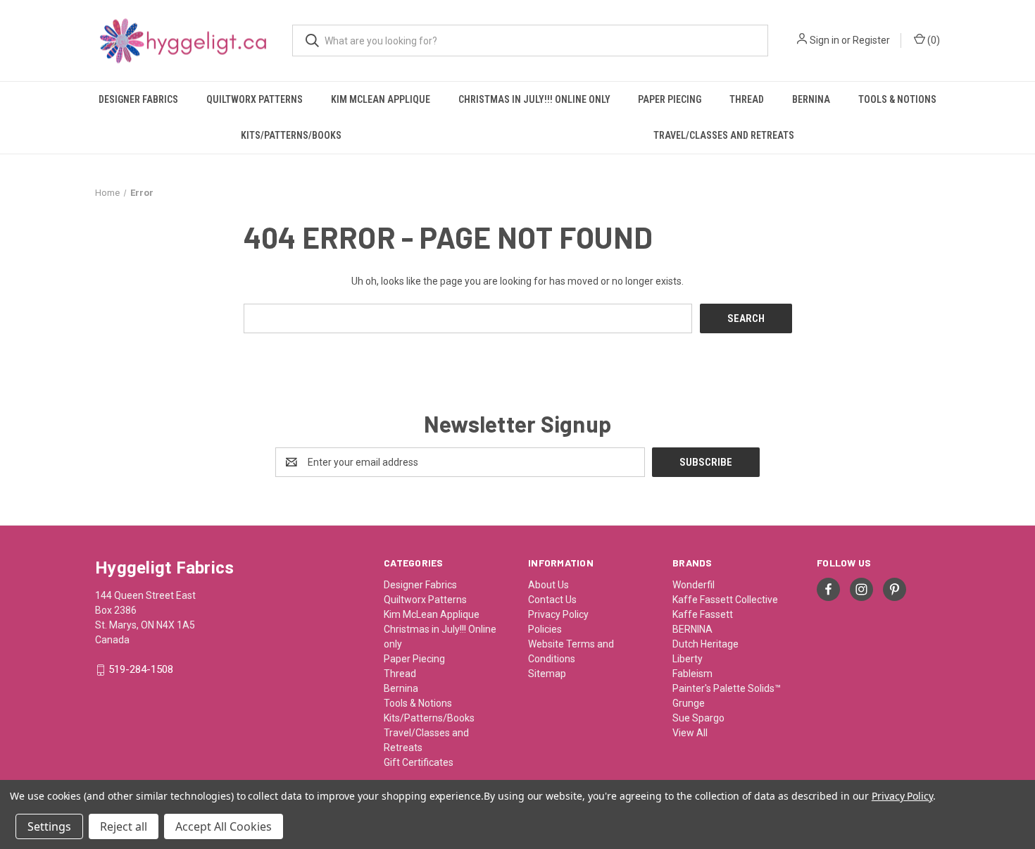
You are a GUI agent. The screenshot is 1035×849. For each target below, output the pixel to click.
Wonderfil (693, 584)
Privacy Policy (558, 614)
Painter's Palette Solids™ (726, 688)
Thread (746, 99)
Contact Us (552, 599)
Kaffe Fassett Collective (725, 599)
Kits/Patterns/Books (291, 135)
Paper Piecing (669, 99)
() (932, 40)
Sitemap (547, 673)
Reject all (123, 826)
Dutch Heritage (705, 644)
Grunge (688, 703)
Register (871, 40)
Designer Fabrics (138, 99)
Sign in (824, 40)
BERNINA (692, 629)
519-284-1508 (140, 670)
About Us (548, 584)
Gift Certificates (418, 762)
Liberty (687, 658)
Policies (545, 629)
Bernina (811, 99)
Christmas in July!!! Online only (534, 99)
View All (690, 732)
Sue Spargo (698, 718)
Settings (49, 826)
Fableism (692, 673)
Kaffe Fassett (702, 614)
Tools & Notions (897, 99)
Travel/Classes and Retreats (723, 135)
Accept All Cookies (223, 826)
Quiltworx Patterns (254, 99)
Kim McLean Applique (380, 99)
